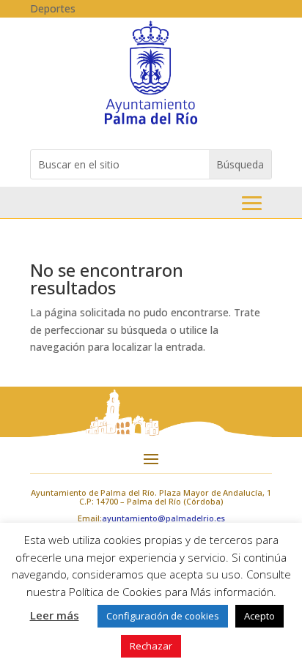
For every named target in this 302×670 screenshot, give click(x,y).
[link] (150, 123)
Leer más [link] (54, 615)
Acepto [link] (259, 615)
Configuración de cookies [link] (162, 615)
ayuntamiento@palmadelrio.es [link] (163, 518)
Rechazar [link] (151, 645)
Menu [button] (252, 203)
